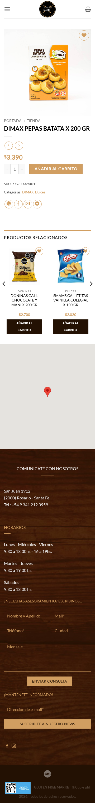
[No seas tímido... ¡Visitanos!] (47, 774)
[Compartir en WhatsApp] (8, 204)
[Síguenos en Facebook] (7, 746)
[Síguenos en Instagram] (14, 746)
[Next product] (8, 146)
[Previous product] (19, 146)
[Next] (91, 294)
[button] (7, 9)
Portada (13, 121)
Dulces (40, 192)
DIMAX (28, 192)
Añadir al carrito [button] (24, 326)
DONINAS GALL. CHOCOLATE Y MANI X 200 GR (24, 300)
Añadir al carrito (56, 168)
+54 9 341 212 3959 (30, 504)
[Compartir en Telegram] (37, 204)
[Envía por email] (27, 204)
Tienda (34, 121)
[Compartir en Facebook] (18, 204)
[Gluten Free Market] (47, 9)
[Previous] (4, 294)
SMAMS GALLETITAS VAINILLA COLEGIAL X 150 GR (70, 300)
